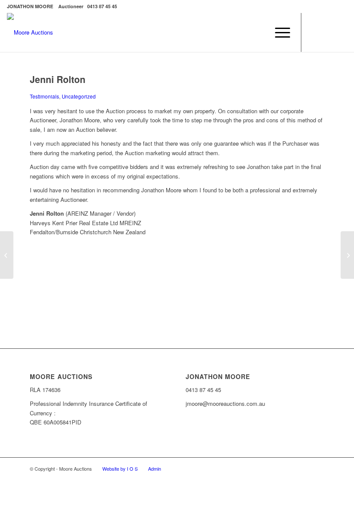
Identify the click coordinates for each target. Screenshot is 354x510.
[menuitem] (278, 32)
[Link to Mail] (340, 32)
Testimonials (44, 96)
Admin (154, 468)
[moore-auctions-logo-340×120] (30, 32)
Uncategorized (79, 96)
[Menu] (278, 32)
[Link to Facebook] (314, 32)
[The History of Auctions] (6, 255)
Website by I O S (120, 468)
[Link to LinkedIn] (327, 32)
